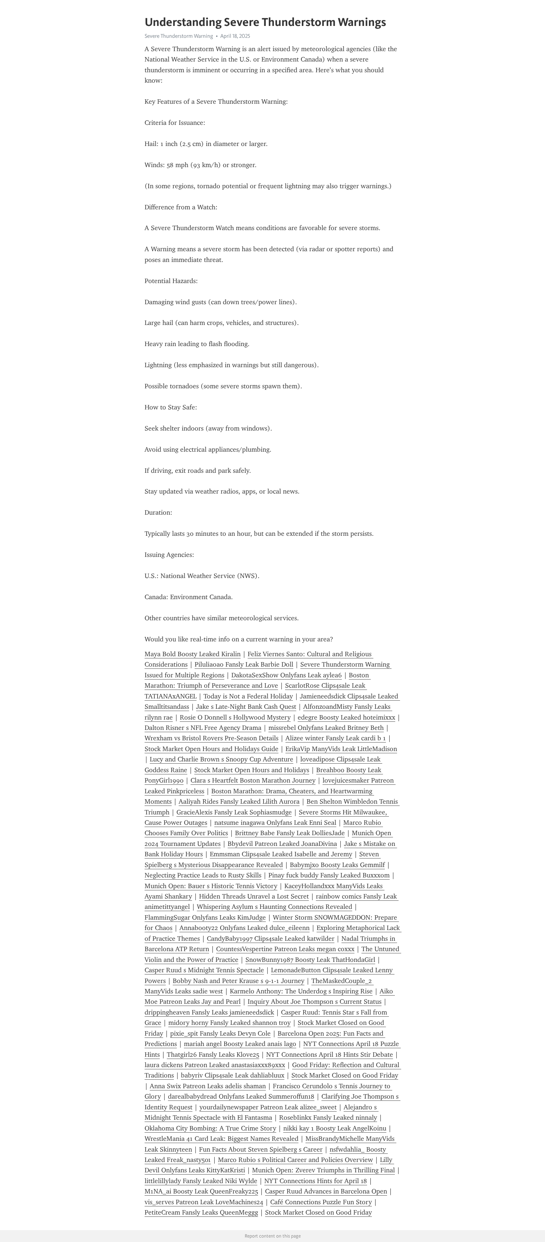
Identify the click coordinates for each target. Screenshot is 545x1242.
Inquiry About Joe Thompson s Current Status (315, 1001)
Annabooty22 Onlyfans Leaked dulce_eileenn (244, 928)
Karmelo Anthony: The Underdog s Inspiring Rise (301, 991)
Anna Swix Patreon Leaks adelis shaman (208, 1086)
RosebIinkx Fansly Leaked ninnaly (328, 1117)
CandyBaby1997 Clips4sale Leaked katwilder (270, 938)
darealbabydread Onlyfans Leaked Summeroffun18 (241, 1096)
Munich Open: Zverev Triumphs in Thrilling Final (323, 1170)
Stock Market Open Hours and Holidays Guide (211, 749)
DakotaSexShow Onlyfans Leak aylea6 (286, 675)
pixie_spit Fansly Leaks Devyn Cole (220, 1033)
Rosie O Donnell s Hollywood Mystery (235, 717)
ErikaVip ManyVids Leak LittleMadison (341, 749)
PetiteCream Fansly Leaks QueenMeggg (201, 1212)
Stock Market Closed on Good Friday (344, 1075)
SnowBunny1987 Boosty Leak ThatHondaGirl (310, 960)
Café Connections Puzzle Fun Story (321, 1202)
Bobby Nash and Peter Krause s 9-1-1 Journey (238, 981)
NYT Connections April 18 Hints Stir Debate (329, 1054)
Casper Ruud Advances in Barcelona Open (326, 1191)
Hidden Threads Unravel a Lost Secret (254, 896)
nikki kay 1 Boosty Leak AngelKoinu (334, 1128)
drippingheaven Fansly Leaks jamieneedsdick (209, 1012)
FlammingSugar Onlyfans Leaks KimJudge (205, 917)
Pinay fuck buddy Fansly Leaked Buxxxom (329, 875)
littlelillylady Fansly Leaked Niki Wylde (201, 1181)
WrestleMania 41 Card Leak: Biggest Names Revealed (221, 1139)
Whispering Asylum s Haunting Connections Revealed (274, 907)
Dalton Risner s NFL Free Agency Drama (203, 728)
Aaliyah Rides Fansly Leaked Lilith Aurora (239, 801)
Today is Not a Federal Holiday (248, 696)
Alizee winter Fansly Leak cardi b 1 (335, 738)
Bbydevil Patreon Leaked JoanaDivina (282, 844)
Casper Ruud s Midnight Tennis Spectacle (204, 970)
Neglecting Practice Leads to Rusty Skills (203, 875)
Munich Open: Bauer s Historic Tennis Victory (211, 886)
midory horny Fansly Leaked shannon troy (229, 1023)
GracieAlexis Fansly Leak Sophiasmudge (234, 812)
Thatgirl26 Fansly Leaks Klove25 (213, 1054)
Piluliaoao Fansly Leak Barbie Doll (244, 664)
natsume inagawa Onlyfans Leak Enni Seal (275, 822)
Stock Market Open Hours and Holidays (251, 770)
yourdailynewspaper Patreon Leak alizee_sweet (268, 1107)
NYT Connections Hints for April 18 (315, 1181)
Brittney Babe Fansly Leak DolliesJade (290, 833)
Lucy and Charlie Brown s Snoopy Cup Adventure (221, 759)
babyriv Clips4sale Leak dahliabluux (232, 1075)
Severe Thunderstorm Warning (179, 36)
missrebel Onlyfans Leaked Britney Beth (326, 728)
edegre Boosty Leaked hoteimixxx (346, 717)
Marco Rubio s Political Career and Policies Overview (295, 1160)
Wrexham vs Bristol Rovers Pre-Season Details (211, 738)
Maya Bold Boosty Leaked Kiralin (193, 654)
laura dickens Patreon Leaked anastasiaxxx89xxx (215, 1065)
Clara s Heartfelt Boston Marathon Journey (253, 780)
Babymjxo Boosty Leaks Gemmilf (337, 865)
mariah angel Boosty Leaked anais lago (240, 1044)
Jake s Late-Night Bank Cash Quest (246, 707)
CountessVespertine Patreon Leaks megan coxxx (285, 949)
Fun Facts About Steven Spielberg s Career (261, 1149)
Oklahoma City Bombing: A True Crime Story (210, 1128)
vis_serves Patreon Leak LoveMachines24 (204, 1202)
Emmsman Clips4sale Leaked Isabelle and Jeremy (281, 854)
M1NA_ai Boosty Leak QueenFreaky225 (201, 1191)
